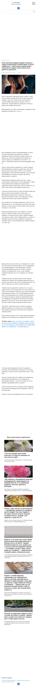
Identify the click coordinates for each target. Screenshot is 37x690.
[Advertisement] (18, 36)
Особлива (16, 2)
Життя (19, 72)
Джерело (19, 111)
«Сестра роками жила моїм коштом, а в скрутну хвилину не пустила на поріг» (17, 455)
